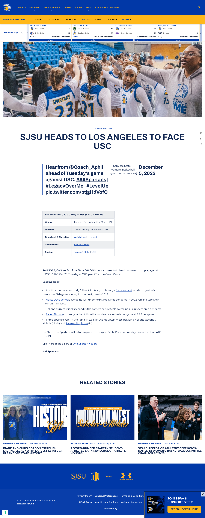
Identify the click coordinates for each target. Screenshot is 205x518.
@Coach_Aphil (86, 167)
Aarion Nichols (54, 314)
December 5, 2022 (151, 170)
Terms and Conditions (133, 496)
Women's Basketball (15, 443)
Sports (22, 7)
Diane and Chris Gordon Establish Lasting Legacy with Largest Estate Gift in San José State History (34, 451)
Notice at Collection (131, 502)
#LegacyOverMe (64, 186)
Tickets (78, 7)
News (98, 19)
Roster (38, 19)
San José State (81, 244)
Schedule (71, 19)
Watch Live (80, 237)
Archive (112, 19)
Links (50, 40)
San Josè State (81, 252)
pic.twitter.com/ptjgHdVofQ (77, 192)
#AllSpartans (91, 179)
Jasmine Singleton (77, 323)
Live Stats (93, 237)
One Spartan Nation (85, 343)
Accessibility (110, 508)
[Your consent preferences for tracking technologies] (5, 513)
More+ (125, 19)
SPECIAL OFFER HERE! (185, 510)
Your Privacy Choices (106, 502)
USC (93, 252)
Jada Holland (124, 290)
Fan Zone (34, 7)
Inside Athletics (51, 7)
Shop (88, 7)
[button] (201, 33)
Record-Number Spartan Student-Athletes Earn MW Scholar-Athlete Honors (98, 451)
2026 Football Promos (107, 7)
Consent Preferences (106, 496)
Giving (67, 7)
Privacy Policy (84, 496)
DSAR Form (85, 502)
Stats (85, 19)
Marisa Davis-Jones (57, 299)
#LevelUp (97, 186)
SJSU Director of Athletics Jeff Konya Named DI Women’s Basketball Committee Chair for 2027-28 (170, 451)
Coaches (54, 19)
